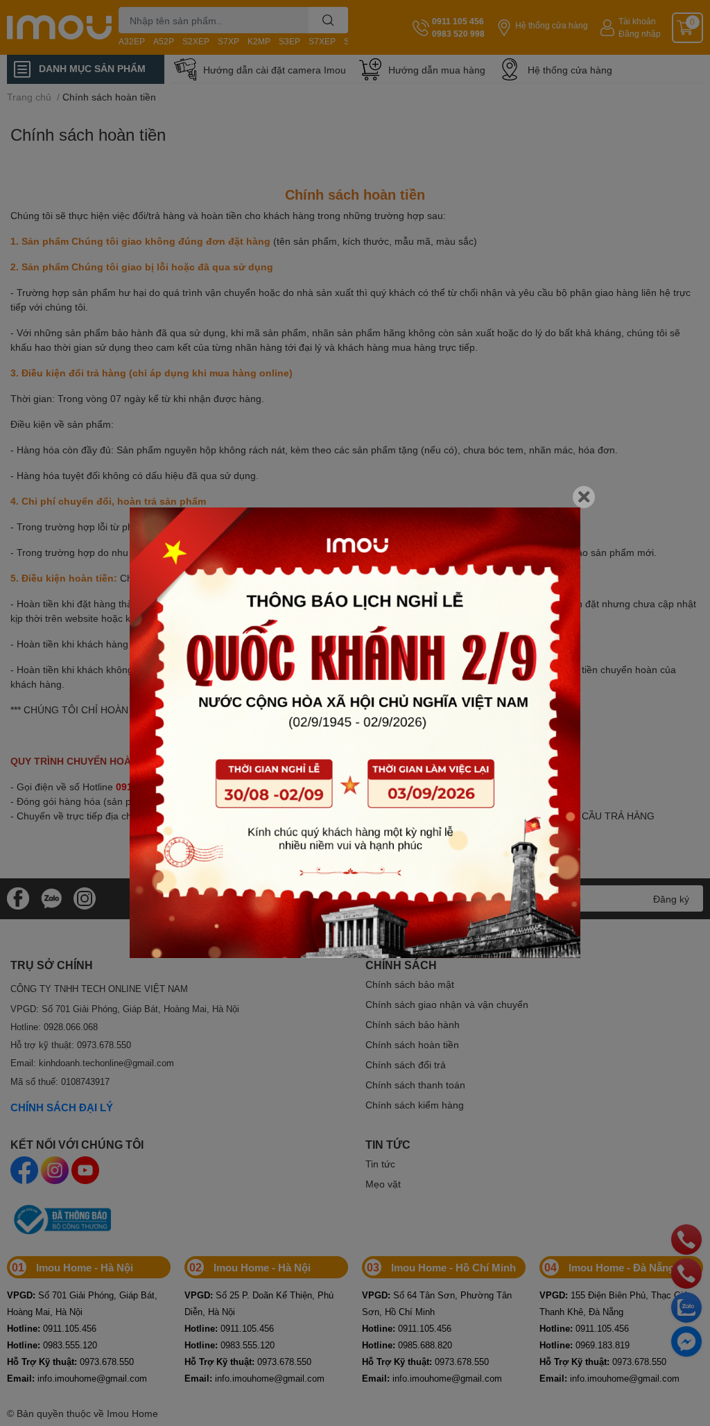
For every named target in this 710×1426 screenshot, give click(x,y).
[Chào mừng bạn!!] (355, 732)
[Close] (584, 497)
